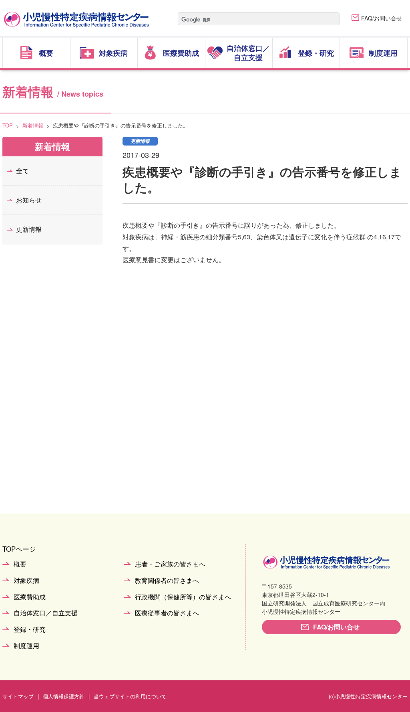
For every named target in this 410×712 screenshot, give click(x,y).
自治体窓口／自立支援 (46, 613)
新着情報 (32, 125)
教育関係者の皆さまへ (167, 580)
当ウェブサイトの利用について (130, 696)
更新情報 (29, 229)
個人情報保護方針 (63, 696)
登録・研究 (30, 629)
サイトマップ (18, 696)
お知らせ (29, 199)
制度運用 (26, 646)
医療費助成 (30, 597)
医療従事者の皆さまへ (167, 613)
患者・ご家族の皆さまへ (170, 564)
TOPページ (19, 549)
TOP (7, 125)
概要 (20, 564)
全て (22, 170)
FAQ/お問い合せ (381, 18)
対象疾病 (26, 580)
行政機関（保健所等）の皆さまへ (183, 597)
